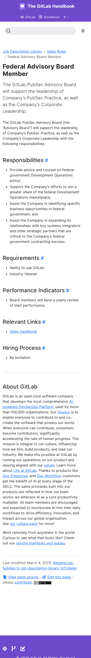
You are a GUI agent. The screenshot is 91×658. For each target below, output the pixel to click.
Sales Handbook (23, 331)
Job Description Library (22, 51)
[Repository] (13, 649)
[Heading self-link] (46, 160)
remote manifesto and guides (40, 543)
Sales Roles (56, 51)
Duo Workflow (49, 476)
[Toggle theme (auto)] (66, 17)
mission (63, 412)
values (49, 465)
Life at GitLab (24, 470)
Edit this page (59, 577)
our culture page (24, 523)
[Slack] (5, 649)
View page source (23, 577)
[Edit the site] (22, 649)
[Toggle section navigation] (83, 31)
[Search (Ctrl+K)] (40, 31)
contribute (23, 582)
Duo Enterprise (15, 476)
